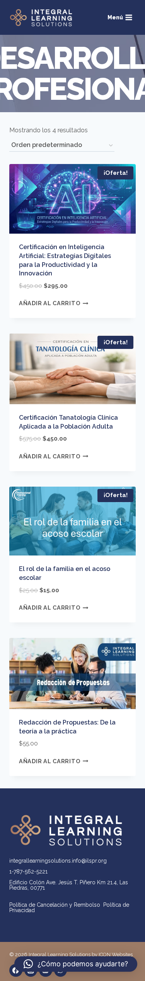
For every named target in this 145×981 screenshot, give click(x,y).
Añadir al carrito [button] (49, 303)
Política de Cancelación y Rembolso (56, 905)
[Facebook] (15, 970)
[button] (75, 964)
